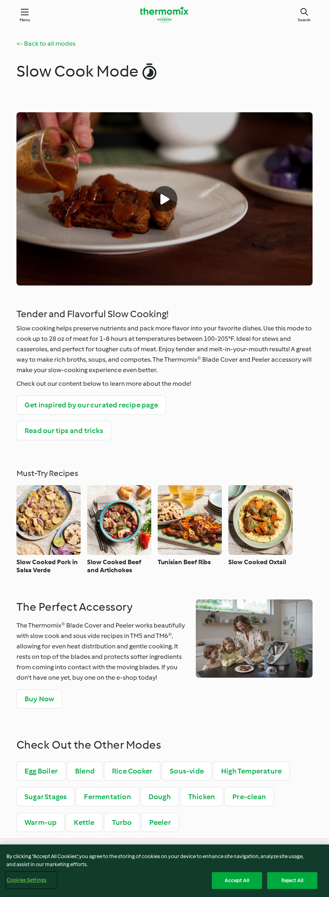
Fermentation (107, 796)
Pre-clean (249, 796)
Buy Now (39, 699)
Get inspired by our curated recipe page (91, 405)
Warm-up (40, 822)
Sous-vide (187, 771)
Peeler (160, 822)
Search (304, 19)
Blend (85, 771)
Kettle (84, 822)
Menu (25, 19)
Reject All (292, 880)
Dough (159, 796)
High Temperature (251, 771)
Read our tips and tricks (63, 430)
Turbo (122, 822)
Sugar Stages (45, 796)
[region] (164, 870)
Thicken (201, 796)
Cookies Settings (26, 880)
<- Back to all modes (45, 43)
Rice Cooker (132, 771)
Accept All (237, 880)
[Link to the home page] (164, 14)
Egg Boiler (41, 771)
